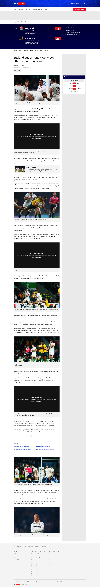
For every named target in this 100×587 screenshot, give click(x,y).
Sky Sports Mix (34, 575)
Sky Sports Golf (34, 563)
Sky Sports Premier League (37, 555)
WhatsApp (43, 546)
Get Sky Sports (75, 3)
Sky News (51, 555)
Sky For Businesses (53, 561)
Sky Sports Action (35, 569)
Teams (20, 50)
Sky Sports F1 (34, 565)
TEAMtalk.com (17, 557)
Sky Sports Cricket (35, 561)
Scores (28, 9)
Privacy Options (39, 581)
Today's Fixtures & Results (72, 91)
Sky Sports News (34, 571)
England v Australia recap (43, 446)
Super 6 (15, 555)
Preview (26, 50)
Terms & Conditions (18, 581)
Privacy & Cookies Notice (29, 581)
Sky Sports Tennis (35, 567)
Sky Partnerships (52, 563)
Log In (83, 3)
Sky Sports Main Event (36, 553)
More (45, 9)
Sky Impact (51, 565)
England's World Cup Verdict (21, 446)
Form (15, 50)
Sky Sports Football (35, 557)
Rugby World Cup (19, 22)
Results (27, 22)
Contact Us (59, 581)
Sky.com (50, 553)
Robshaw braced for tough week (45, 449)
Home (15, 9)
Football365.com (17, 559)
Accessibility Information (50, 581)
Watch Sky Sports (79, 9)
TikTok (24, 546)
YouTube (37, 546)
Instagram (30, 546)
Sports (21, 9)
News (36, 50)
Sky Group (51, 559)
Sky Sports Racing (35, 573)
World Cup (68, 28)
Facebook (19, 546)
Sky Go (50, 557)
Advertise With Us (53, 569)
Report (31, 50)
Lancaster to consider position (22, 449)
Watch (35, 9)
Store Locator (52, 567)
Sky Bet (40, 9)
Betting (46, 50)
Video (40, 50)
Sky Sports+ (33, 559)
